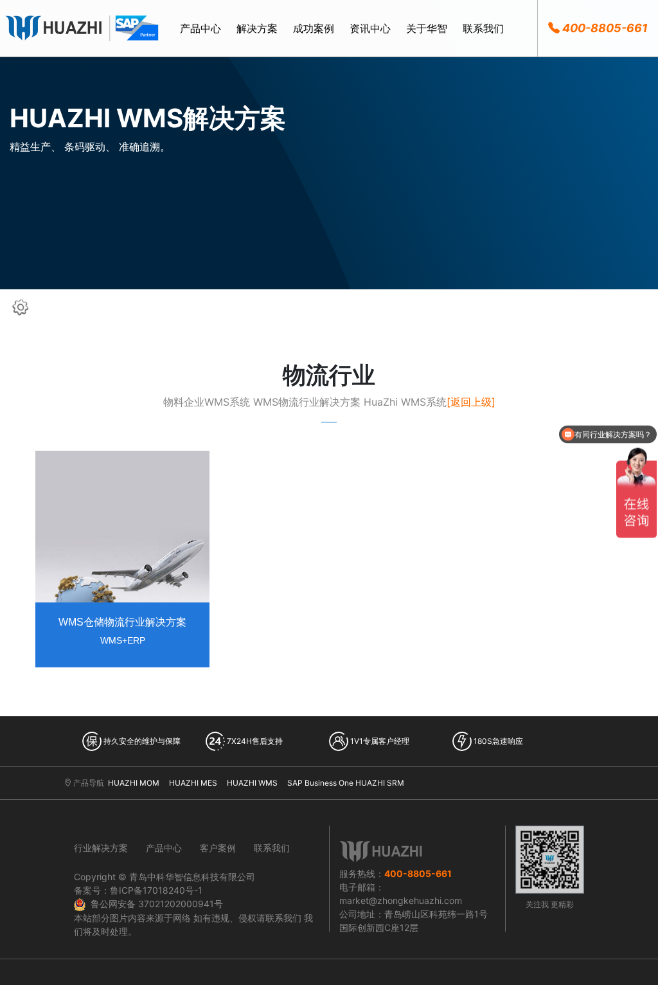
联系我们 (272, 847)
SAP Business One (320, 783)
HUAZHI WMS (252, 783)
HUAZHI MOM (133, 783)
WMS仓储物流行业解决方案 (122, 622)
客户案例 (218, 847)
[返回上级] (471, 401)
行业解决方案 (101, 847)
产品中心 (164, 847)
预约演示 (122, 457)
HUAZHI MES (193, 783)
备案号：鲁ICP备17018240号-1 (138, 890)
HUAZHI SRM (379, 783)
